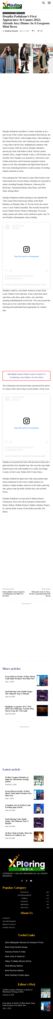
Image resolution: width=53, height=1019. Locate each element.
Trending (20, 13)
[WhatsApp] (31, 36)
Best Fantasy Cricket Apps (17, 975)
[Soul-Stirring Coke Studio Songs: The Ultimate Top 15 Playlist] (42, 695)
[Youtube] (31, 880)
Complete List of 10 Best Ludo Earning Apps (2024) (18, 806)
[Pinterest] (25, 36)
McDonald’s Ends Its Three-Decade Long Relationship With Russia (39, 594)
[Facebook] (13, 36)
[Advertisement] (26, 103)
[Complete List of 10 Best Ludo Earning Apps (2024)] (39, 809)
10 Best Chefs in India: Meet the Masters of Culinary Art (18, 834)
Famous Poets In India (15, 951)
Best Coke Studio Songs (16, 947)
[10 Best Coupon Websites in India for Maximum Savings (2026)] (39, 781)
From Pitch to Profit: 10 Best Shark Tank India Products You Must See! (20, 678)
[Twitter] (19, 36)
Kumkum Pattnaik (11, 31)
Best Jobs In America (14, 956)
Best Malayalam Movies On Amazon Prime (24, 942)
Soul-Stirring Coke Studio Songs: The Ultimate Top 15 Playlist (19, 692)
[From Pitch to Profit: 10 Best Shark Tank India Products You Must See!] (42, 680)
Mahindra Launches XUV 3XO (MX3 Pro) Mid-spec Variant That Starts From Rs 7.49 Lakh (19, 709)
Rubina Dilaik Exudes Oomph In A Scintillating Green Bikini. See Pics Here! (14, 594)
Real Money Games (14, 966)
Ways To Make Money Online (18, 961)
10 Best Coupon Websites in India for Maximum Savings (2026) (17, 779)
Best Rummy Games (14, 970)
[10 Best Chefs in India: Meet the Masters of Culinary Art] (39, 837)
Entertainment (9, 13)
